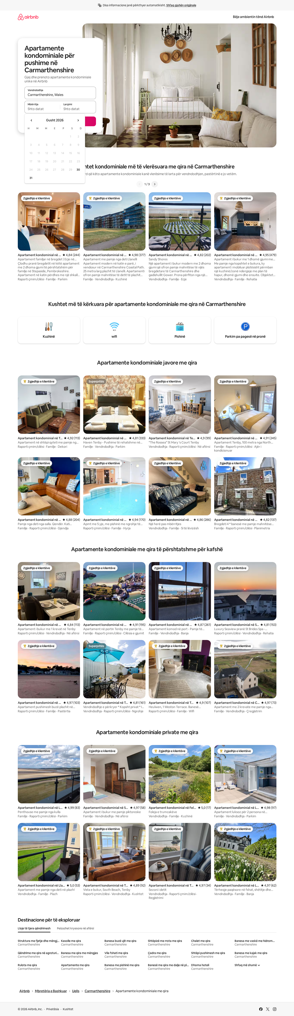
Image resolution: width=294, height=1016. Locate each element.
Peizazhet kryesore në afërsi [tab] (75, 928)
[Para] (154, 184)
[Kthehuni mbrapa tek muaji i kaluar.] (31, 120)
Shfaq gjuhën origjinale (181, 5)
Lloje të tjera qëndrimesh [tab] (34, 928)
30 (78, 169)
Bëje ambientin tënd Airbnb (253, 17)
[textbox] (42, 108)
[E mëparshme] (139, 184)
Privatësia (52, 1009)
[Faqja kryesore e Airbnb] (28, 17)
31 (31, 178)
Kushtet (68, 1009)
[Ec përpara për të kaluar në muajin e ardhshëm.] (78, 120)
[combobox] (60, 94)
